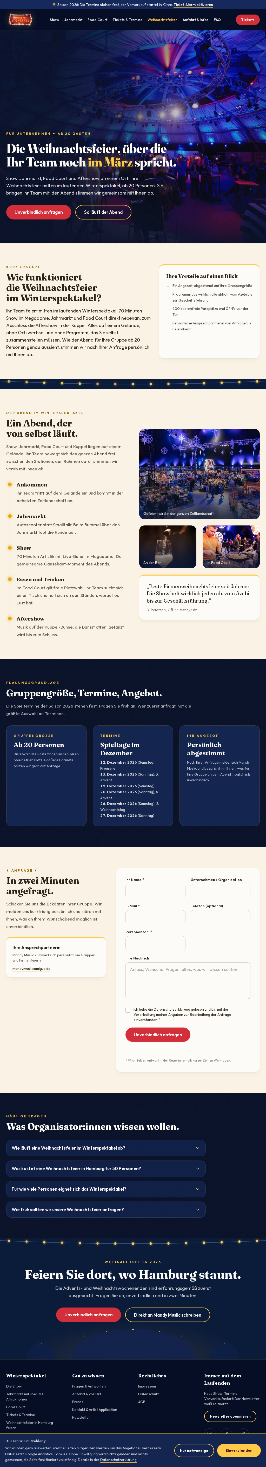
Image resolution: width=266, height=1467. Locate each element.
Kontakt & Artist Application (94, 1409)
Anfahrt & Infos (196, 19)
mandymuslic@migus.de (31, 968)
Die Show (14, 1386)
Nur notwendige (194, 1450)
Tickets (248, 19)
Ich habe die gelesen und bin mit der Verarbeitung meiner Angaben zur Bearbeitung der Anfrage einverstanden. (182, 1014)
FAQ (217, 19)
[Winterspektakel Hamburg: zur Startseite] (20, 19)
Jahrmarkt (73, 19)
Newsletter (81, 1417)
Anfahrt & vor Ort (86, 1394)
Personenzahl (138, 932)
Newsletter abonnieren (230, 1416)
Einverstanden (238, 1450)
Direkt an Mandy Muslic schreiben (167, 1315)
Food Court (97, 19)
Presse (78, 1401)
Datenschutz (148, 1394)
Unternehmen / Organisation (216, 879)
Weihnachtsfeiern (162, 19)
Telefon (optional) (207, 906)
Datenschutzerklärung (172, 1009)
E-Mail (132, 906)
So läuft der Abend (103, 212)
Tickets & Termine (127, 19)
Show (54, 19)
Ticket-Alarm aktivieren (193, 4)
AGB (141, 1401)
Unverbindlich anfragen (39, 212)
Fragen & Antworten (89, 1386)
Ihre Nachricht (138, 958)
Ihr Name (134, 879)
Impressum (147, 1386)
